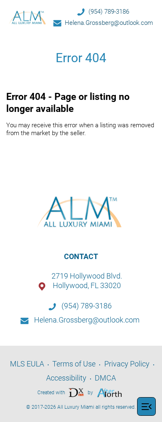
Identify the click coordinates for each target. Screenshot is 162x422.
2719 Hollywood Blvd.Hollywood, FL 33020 (87, 281)
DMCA (105, 377)
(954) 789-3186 (108, 11)
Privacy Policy (127, 363)
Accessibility (66, 377)
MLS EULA (27, 363)
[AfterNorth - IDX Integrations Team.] (109, 392)
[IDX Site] (76, 392)
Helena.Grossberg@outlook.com (109, 23)
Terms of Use (74, 363)
